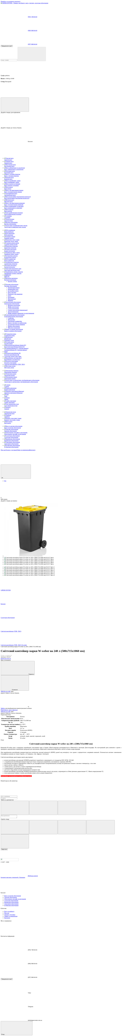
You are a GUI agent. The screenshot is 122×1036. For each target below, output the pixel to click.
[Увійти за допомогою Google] (43, 808)
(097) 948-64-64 (32, 44)
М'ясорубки (11, 319)
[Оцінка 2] (43, 827)
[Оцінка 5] (15, 841)
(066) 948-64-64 (32, 30)
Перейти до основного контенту (10, 1)
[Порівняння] (15, 105)
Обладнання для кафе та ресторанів (15, 434)
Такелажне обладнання (11, 444)
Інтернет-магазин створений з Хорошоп (13, 877)
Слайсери (11, 318)
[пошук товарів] (32, 54)
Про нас (3, 450)
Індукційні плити (13, 291)
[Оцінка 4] (100, 827)
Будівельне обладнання (11, 447)
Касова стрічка (12, 281)
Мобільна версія (33, 876)
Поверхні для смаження (15, 294)
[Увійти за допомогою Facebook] (15, 808)
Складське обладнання (11, 437)
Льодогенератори (13, 311)
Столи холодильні (13, 308)
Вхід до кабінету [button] (9, 911)
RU (5, 481)
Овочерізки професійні (15, 321)
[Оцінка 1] (15, 827)
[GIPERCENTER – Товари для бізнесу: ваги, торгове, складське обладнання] (10, 860)
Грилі (9, 295)
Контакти (32, 450)
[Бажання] (61, 120)
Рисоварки (11, 297)
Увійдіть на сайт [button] (6, 691)
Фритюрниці (12, 299)
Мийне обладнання (14, 326)
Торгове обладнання (10, 431)
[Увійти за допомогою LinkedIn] (72, 808)
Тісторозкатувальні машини (16, 324)
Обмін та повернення (23, 450)
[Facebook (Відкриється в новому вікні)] (14, 463)
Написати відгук (6, 658)
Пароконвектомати (13, 287)
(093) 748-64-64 (32, 17)
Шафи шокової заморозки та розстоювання (21, 313)
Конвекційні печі (13, 289)
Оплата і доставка (11, 450)
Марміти (10, 300)
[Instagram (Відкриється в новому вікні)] (41, 463)
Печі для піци (12, 292)
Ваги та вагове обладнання (12, 427)
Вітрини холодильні (14, 305)
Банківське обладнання (11, 440)
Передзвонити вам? (6, 46)
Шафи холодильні (13, 307)
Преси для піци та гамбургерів (17, 323)
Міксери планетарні (14, 327)
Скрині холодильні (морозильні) (18, 310)
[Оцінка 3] (72, 827)
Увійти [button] (3, 708)
